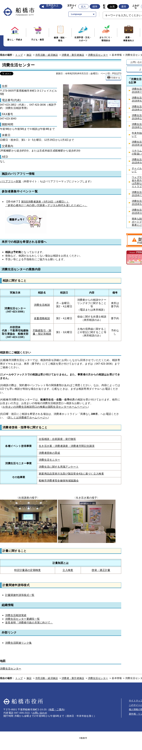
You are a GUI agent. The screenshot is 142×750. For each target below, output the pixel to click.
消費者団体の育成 (49, 453)
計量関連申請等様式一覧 (19, 594)
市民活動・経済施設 (46, 54)
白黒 (112, 6)
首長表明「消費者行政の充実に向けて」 (29, 622)
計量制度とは (61, 562)
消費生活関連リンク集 (18, 642)
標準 (94, 6)
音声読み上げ (52, 6)
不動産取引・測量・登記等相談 (42, 332)
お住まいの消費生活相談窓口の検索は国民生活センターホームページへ (45, 406)
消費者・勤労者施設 (73, 54)
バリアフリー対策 (10, 181)
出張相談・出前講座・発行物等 (57, 439)
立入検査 (68, 570)
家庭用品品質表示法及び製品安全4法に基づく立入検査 (71, 473)
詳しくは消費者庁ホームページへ (28, 417)
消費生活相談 (42, 304)
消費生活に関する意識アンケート (59, 466)
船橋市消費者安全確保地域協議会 (59, 480)
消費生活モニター (49, 459)
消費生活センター (98, 54)
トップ (19, 54)
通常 (123, 6)
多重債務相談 (42, 318)
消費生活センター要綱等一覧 (22, 618)
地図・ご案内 (56, 709)
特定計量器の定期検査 (27, 570)
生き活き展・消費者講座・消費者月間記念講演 (67, 446)
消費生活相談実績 (15, 615)
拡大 (83, 6)
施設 (29, 54)
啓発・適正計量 (101, 570)
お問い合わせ (39, 712)
